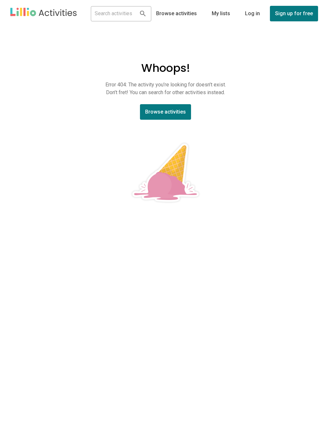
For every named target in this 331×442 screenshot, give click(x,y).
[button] (43, 13)
